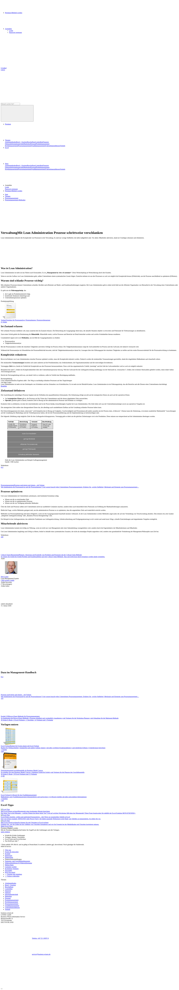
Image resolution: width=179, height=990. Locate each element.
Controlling (39, 142)
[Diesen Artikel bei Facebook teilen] (16, 602)
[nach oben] (1, 988)
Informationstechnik (17, 144)
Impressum (8, 855)
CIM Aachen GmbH (7, 580)
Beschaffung (31, 142)
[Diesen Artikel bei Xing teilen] (109, 602)
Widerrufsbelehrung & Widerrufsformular (18, 863)
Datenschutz (9, 857)
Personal (33, 144)
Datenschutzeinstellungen (13, 859)
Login (11, 30)
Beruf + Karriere (21, 142)
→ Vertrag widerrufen (12, 876)
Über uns (8, 850)
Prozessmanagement (24, 146)
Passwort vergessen (15, 32)
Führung (8, 144)
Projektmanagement (11, 146)
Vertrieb (62, 146)
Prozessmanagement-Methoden (15, 200)
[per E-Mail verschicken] (140, 602)
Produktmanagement (42, 144)
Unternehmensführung (52, 146)
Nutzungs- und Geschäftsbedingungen (17, 861)
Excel (7, 148)
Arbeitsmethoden (10, 142)
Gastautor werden (11, 867)
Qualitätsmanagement (38, 146)
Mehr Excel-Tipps (7, 826)
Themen (7, 140)
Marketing (27, 144)
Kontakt (7, 854)
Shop (6, 164)
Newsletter (8, 870)
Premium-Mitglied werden (13, 191)
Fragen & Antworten (12, 852)
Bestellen (4, 386)
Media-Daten (9, 865)
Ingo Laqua (4, 577)
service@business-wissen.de (41, 954)
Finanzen (46, 142)
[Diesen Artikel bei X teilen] (47, 602)
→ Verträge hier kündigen (13, 874)
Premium (8, 124)
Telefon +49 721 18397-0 (40, 938)
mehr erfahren (5, 832)
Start (6, 194)
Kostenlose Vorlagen (12, 869)
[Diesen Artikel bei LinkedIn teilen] (78, 602)
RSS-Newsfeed (10, 872)
